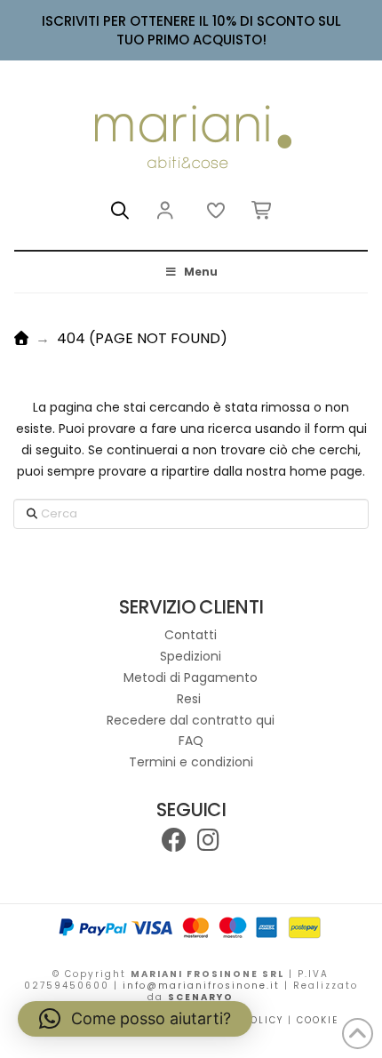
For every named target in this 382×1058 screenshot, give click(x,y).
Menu (201, 271)
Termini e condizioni (191, 762)
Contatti (190, 635)
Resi (190, 699)
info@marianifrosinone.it (201, 985)
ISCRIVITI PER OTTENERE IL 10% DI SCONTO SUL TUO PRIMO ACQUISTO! (191, 30)
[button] (120, 210)
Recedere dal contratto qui (191, 720)
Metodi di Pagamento (190, 677)
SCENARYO (201, 997)
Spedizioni (190, 656)
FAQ (191, 740)
